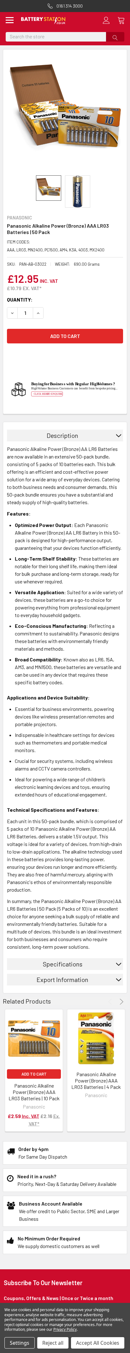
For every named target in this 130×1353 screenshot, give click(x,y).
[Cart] (123, 20)
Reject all (52, 1342)
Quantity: (19, 299)
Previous (111, 1001)
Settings (19, 1342)
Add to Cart (34, 1074)
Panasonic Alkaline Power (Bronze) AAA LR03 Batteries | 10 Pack (34, 1092)
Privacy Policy (65, 1329)
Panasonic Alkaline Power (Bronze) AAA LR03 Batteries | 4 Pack (96, 1080)
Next (120, 1001)
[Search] (115, 37)
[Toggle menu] (10, 20)
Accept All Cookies (97, 1342)
